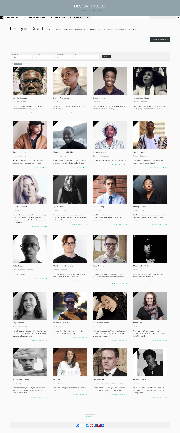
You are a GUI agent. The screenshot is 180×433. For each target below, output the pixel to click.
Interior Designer (20, 156)
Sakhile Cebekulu (20, 98)
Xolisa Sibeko (18, 265)
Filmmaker (57, 326)
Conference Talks (57, 17)
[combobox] (162, 17)
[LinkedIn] (95, 425)
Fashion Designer (20, 101)
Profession (37, 54)
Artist (135, 269)
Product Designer (60, 210)
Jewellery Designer (117, 383)
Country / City (60, 54)
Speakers (26, 64)
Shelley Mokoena (140, 206)
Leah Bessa (57, 379)
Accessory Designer (21, 326)
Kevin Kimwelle (139, 379)
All (12, 64)
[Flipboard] (99, 425)
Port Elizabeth (154, 340)
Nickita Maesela (99, 152)
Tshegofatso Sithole (141, 98)
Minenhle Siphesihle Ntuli (63, 152)
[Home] (90, 7)
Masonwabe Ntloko (141, 265)
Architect (137, 383)
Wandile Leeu (138, 152)
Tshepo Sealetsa (19, 152)
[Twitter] (87, 425)
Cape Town (75, 167)
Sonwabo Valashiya (21, 379)
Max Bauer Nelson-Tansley (64, 265)
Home (2, 17)
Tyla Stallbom (58, 206)
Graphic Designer (60, 269)
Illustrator (97, 269)
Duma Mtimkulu (100, 98)
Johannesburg (34, 113)
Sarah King (137, 322)
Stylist (55, 101)
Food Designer (59, 383)
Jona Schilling (98, 206)
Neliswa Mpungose (101, 322)
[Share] (102, 425)
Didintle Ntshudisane (61, 98)
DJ (94, 156)
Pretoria (116, 113)
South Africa (43, 113)
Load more (90, 416)
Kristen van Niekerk (61, 322)
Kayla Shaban (18, 322)
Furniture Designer (100, 383)
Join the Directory (160, 40)
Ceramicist (97, 101)
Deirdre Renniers (20, 206)
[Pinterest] (91, 425)
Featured (18, 64)
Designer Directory (79, 17)
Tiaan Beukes (98, 379)
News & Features (37, 17)
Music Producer (103, 156)
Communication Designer (23, 269)
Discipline (14, 54)
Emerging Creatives (15, 17)
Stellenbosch (115, 394)
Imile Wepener (99, 265)
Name (76, 54)
